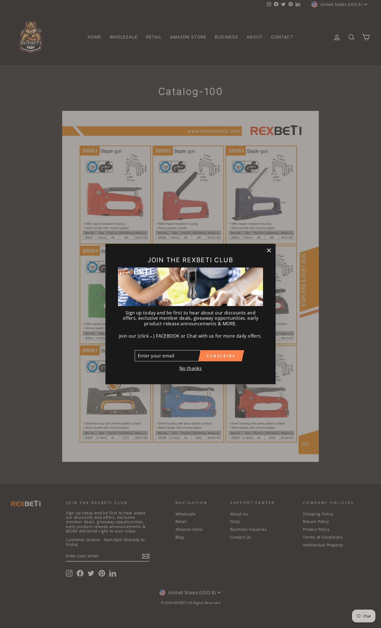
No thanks (190, 368)
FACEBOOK (167, 336)
